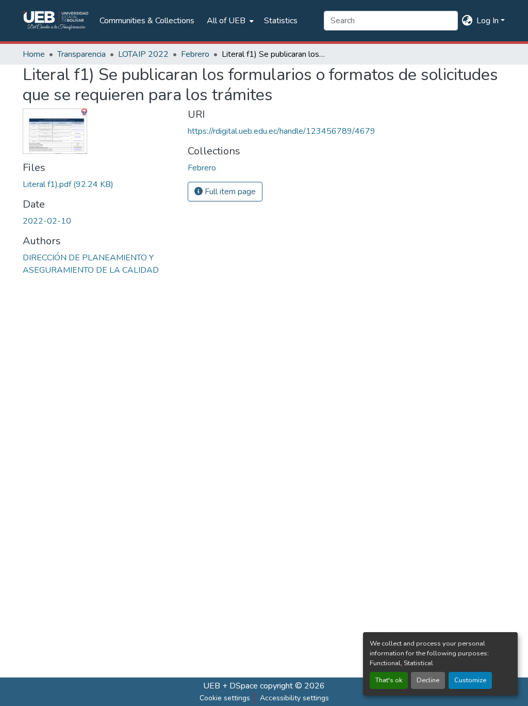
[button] (56, 20)
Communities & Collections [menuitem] (147, 20)
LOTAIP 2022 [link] (143, 54)
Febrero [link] (195, 54)
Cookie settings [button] (225, 698)
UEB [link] (211, 686)
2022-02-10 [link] (47, 221)
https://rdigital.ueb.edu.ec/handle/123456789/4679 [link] (281, 131)
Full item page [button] (229, 191)
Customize (470, 680)
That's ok (388, 680)
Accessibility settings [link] (294, 698)
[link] (99, 184)
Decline (428, 680)
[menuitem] (229, 20)
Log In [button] (488, 20)
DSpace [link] (243, 686)
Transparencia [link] (81, 54)
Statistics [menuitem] (281, 20)
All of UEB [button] (226, 20)
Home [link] (34, 54)
